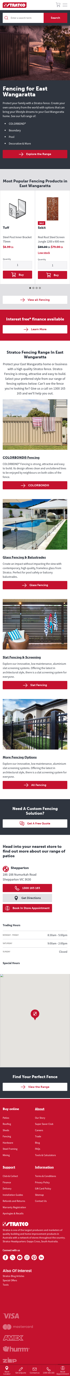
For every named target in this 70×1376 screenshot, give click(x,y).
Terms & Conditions (45, 1176)
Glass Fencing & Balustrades (24, 557)
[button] (35, 1015)
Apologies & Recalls (13, 1213)
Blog (37, 1142)
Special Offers (10, 1280)
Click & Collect (10, 1176)
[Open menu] (65, 5)
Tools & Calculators (45, 1155)
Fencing (7, 1136)
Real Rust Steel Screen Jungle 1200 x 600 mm (51, 239)
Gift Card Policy (43, 1188)
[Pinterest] (34, 1258)
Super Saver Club (44, 1124)
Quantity (7, 259)
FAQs (37, 1148)
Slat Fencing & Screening (22, 657)
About (39, 1109)
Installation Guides (13, 1194)
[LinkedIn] (41, 1258)
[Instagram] (27, 1258)
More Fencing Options (20, 757)
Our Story (40, 1117)
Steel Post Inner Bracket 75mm (17, 239)
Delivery (7, 1188)
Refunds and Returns (14, 1201)
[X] (12, 1258)
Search (55, 17)
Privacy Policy (42, 1182)
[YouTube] (19, 1258)
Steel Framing (10, 1148)
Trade (38, 1136)
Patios (6, 1117)
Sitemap (39, 1194)
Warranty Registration (14, 1207)
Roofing (7, 1124)
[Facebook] (5, 1258)
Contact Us (41, 1201)
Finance (7, 1182)
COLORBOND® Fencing (21, 458)
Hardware (8, 1142)
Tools (6, 1284)
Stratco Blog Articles (13, 1276)
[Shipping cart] (58, 5)
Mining (6, 1155)
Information (44, 1167)
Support (9, 1167)
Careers (39, 1130)
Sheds (6, 1130)
